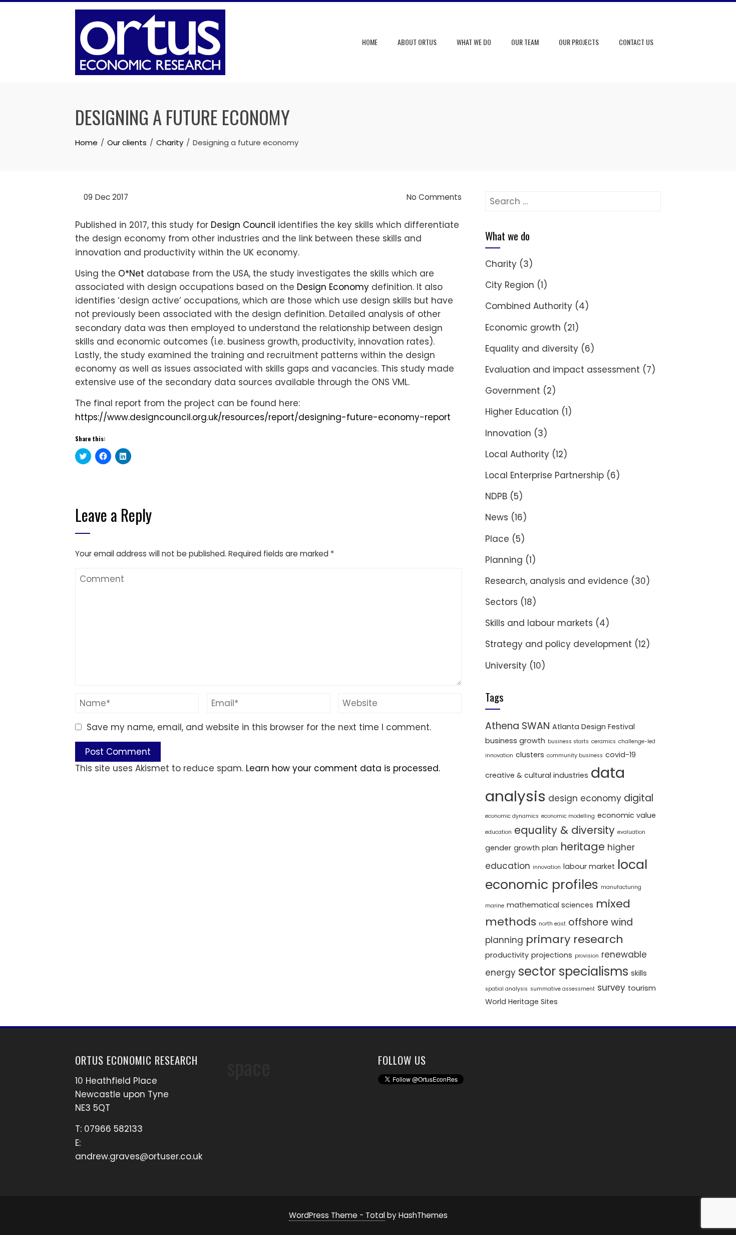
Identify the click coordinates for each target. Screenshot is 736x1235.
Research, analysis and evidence (556, 581)
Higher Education (522, 412)
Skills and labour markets (539, 623)
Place (497, 539)
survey (611, 988)
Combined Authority (528, 306)
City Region (509, 285)
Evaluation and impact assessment (562, 370)
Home (370, 42)
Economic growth (523, 328)
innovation (547, 867)
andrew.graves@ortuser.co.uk (138, 1156)
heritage (582, 846)
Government (512, 391)
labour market (589, 866)
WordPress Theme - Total (337, 1215)
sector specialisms (573, 971)
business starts (568, 741)
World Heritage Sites (521, 1002)
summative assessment (562, 989)
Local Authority (517, 454)
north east (552, 924)
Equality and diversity (531, 349)
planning (504, 940)
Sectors (501, 602)
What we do (474, 42)
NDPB (496, 496)
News (496, 517)
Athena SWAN (517, 726)
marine (494, 905)
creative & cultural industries (536, 775)
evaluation (631, 832)
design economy (584, 798)
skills (639, 973)
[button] (150, 42)
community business (575, 755)
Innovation (508, 433)
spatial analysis (506, 989)
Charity (501, 264)
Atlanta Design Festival (593, 727)
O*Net (131, 273)
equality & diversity (564, 830)
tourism (642, 988)
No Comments (433, 197)
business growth (515, 741)
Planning (504, 560)
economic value (626, 815)
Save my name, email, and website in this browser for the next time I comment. (259, 727)
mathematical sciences (550, 905)
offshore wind (600, 922)
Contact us (636, 42)
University (506, 666)
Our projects (579, 42)
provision (587, 956)
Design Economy (333, 287)
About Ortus (417, 42)
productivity (507, 955)
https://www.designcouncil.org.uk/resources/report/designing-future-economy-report (263, 417)
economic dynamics (512, 816)
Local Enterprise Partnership (544, 475)
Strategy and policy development (558, 644)
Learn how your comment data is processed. (343, 768)
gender (498, 848)
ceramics (603, 741)
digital (638, 798)
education (498, 832)
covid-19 (620, 755)
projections (551, 955)
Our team (525, 42)
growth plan (536, 848)
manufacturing (621, 887)
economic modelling (568, 816)
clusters (530, 755)
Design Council (243, 225)
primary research (574, 939)
